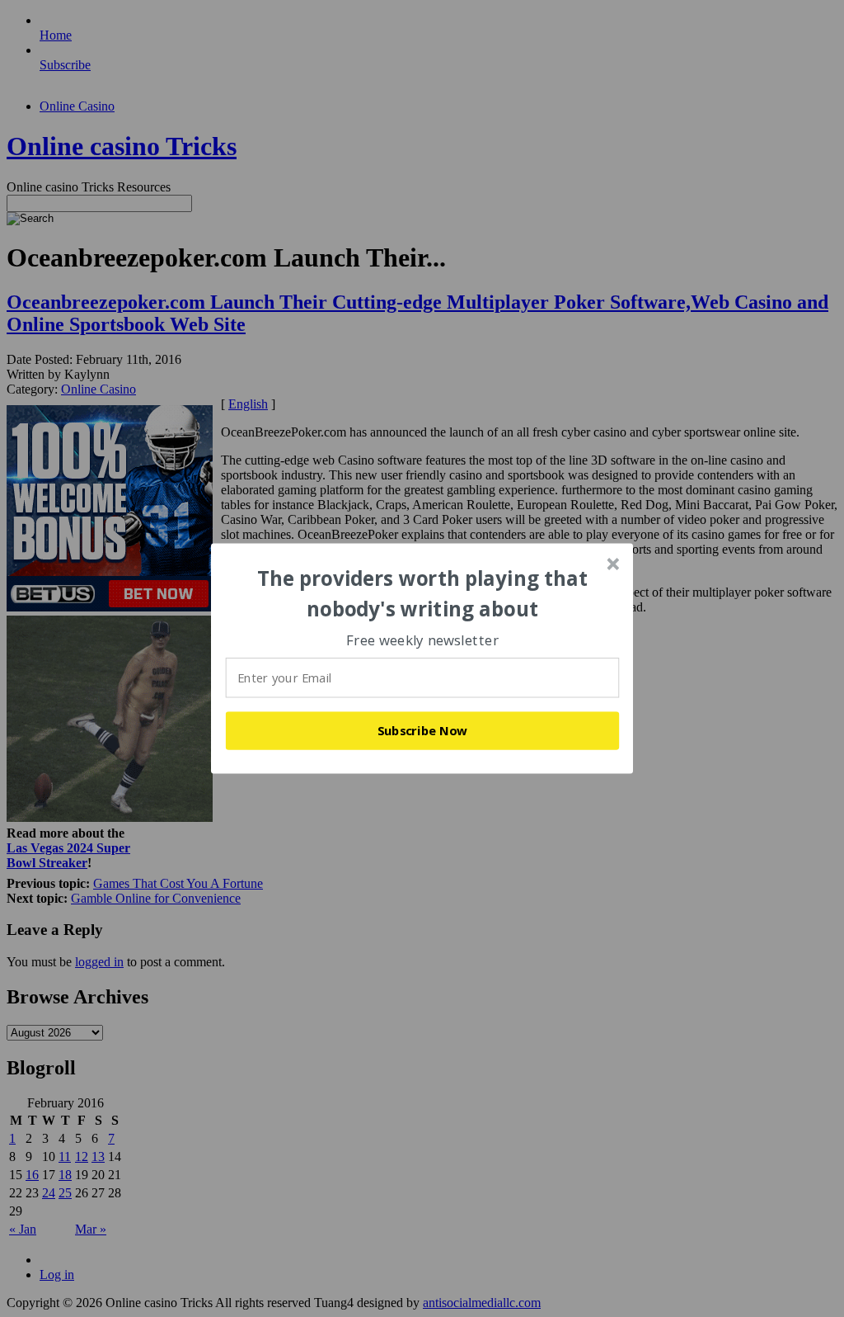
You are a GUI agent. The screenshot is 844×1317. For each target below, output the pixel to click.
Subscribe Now (422, 730)
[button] (423, 594)
